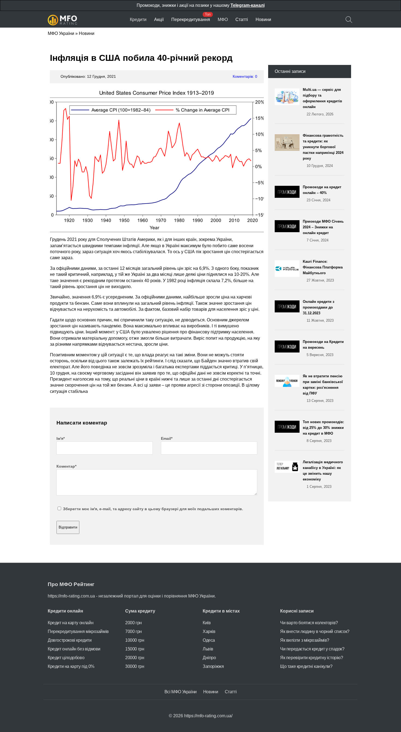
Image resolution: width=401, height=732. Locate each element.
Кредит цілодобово (66, 657)
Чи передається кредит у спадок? (312, 649)
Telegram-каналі (248, 5)
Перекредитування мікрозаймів (78, 631)
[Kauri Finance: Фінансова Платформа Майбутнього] (289, 271)
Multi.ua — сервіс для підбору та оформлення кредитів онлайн (322, 102)
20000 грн (134, 657)
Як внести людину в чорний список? (314, 631)
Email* (166, 438)
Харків (209, 631)
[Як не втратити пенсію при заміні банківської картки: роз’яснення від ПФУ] (289, 388)
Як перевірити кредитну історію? (311, 657)
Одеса (209, 640)
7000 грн (133, 631)
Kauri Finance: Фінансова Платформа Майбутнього (323, 270)
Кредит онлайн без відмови (74, 649)
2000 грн (133, 622)
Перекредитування (190, 19)
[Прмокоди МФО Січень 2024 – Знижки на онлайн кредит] (289, 231)
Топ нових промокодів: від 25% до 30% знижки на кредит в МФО (323, 431)
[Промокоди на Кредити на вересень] (289, 348)
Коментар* (66, 466)
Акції (159, 19)
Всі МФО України (180, 691)
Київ (207, 622)
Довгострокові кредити (70, 640)
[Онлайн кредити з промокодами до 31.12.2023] (289, 311)
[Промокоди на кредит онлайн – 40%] (289, 193)
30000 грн (134, 666)
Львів (208, 649)
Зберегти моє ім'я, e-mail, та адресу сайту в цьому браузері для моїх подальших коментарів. (153, 509)
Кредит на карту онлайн (70, 622)
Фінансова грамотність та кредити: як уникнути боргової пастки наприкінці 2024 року (323, 150)
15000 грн (134, 649)
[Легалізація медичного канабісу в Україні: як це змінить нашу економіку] (289, 474)
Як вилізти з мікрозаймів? (304, 640)
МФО (223, 19)
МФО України (61, 33)
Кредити (138, 19)
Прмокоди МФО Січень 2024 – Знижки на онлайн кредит (323, 230)
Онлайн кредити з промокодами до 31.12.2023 (318, 311)
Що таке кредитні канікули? (306, 666)
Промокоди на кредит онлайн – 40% (322, 193)
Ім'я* (60, 438)
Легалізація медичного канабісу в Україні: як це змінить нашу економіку (323, 474)
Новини (263, 19)
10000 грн (134, 640)
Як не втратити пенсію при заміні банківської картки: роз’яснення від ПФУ (323, 388)
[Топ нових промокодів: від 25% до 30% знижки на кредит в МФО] (289, 431)
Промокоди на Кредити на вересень (323, 348)
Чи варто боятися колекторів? (309, 622)
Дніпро (209, 657)
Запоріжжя (213, 666)
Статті (241, 19)
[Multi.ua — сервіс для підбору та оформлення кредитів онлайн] (289, 102)
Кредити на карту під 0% (71, 666)
